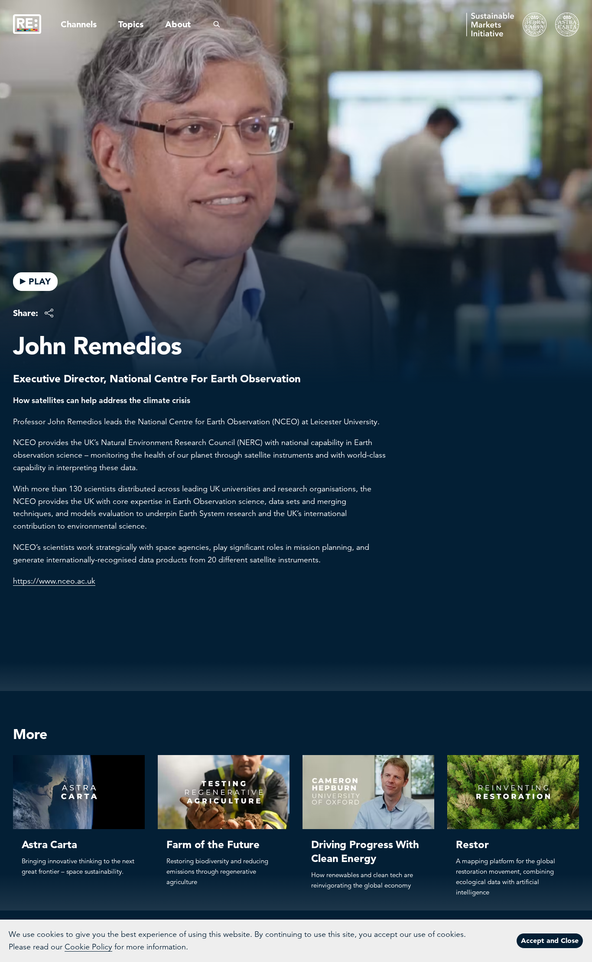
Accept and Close (550, 940)
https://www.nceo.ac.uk (54, 581)
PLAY (40, 281)
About (178, 24)
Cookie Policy (88, 947)
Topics (130, 24)
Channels (79, 24)
